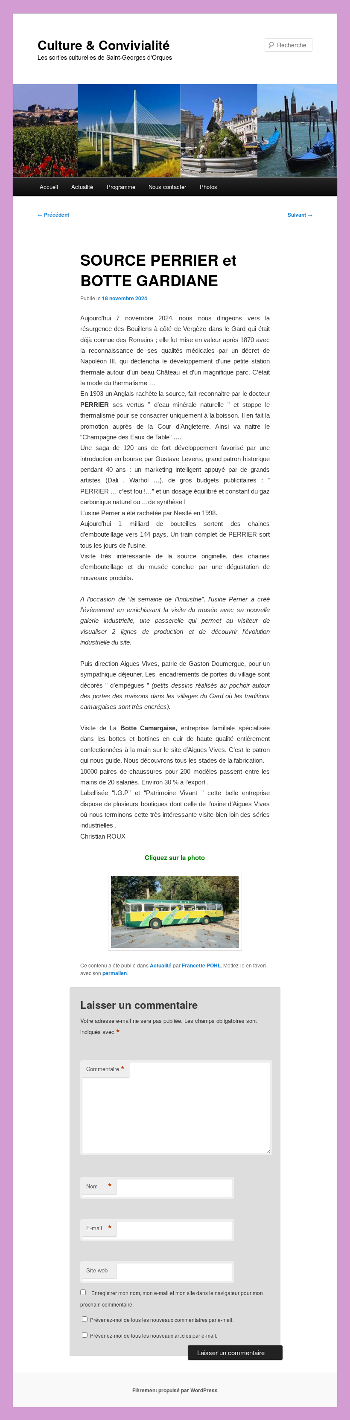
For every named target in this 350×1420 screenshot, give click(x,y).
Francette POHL (201, 965)
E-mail (99, 1228)
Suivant (300, 214)
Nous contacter (167, 187)
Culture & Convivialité (104, 44)
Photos (208, 187)
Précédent (53, 214)
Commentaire (105, 1069)
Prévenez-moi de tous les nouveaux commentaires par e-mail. (161, 1319)
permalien (114, 973)
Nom (99, 1186)
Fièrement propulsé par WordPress (175, 1390)
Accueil (49, 187)
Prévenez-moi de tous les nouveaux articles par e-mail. (153, 1335)
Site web (97, 1270)
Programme (121, 187)
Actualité (82, 187)
